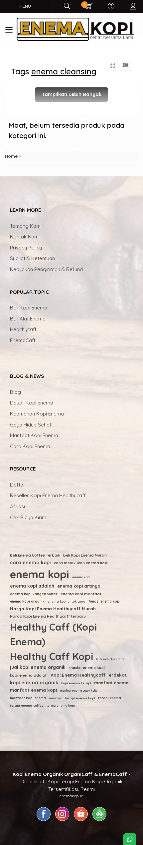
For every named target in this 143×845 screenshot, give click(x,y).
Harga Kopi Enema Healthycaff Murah (53, 608)
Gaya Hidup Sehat (30, 424)
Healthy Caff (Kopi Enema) (53, 634)
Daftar (17, 485)
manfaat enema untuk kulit (78, 690)
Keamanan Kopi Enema (37, 413)
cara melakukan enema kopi (81, 562)
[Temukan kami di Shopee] (80, 821)
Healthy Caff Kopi (51, 656)
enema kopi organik (27, 601)
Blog (15, 392)
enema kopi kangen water (34, 594)
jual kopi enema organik (38, 667)
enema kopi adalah (32, 586)
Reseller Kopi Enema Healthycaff (48, 495)
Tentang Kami (26, 226)
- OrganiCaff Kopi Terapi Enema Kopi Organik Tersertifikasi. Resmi (71, 781)
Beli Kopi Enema (28, 307)
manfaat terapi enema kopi (72, 698)
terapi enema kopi (60, 705)
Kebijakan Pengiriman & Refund (46, 269)
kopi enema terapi (76, 683)
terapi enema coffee (27, 705)
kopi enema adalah (29, 675)
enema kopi (39, 574)
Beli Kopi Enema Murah (85, 555)
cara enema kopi (30, 563)
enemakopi (81, 577)
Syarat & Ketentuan (32, 258)
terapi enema (109, 698)
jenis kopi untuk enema (110, 659)
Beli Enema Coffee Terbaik (35, 555)
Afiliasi (17, 506)
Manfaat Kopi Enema (34, 435)
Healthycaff (23, 329)
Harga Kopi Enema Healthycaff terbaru (48, 616)
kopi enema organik (34, 683)
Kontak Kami (25, 236)
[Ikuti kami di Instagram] (62, 821)
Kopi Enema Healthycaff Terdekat (89, 675)
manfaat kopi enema (28, 698)
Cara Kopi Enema (30, 446)
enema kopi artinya (78, 586)
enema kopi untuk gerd (66, 601)
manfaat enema (111, 682)
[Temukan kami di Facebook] (43, 821)
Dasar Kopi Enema (31, 402)
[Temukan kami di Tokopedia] (99, 821)
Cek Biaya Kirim (28, 517)
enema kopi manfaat (81, 594)
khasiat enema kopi (87, 667)
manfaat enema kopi (33, 690)
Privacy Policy (26, 247)
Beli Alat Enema (28, 318)
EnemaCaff (23, 340)
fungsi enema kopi (104, 601)
